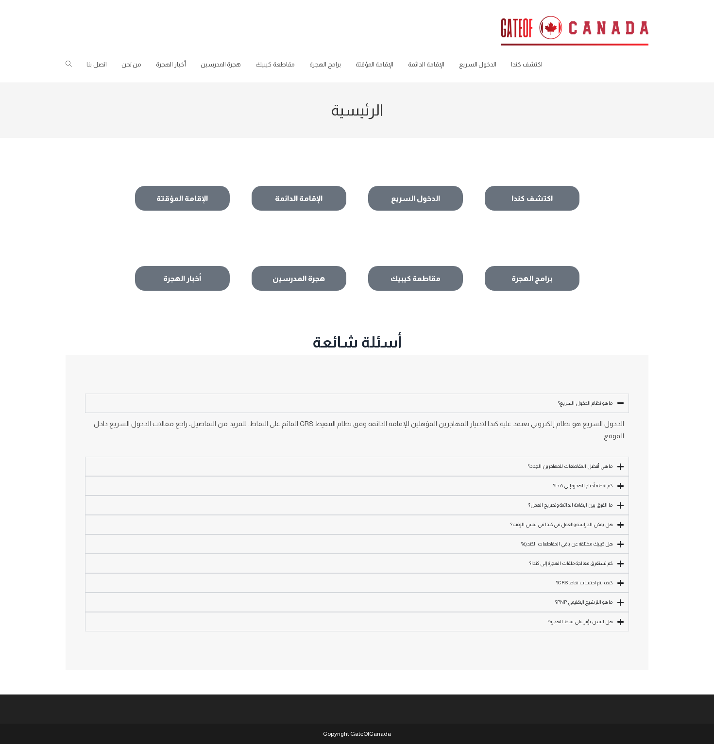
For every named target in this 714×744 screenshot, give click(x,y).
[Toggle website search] (68, 65)
